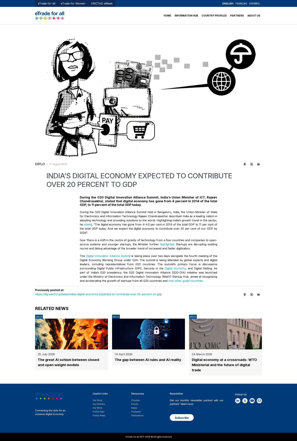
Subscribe (182, 417)
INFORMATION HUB (186, 15)
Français (241, 3)
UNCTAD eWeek (102, 3)
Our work (97, 408)
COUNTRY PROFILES (214, 15)
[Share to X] (251, 164)
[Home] (49, 15)
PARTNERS (237, 15)
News (134, 408)
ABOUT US (253, 15)
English (227, 3)
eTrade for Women (73, 3)
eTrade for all (46, 3)
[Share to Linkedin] (258, 164)
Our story (97, 400)
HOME (167, 15)
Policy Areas (99, 415)
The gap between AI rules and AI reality (148, 360)
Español (254, 3)
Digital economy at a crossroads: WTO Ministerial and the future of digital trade (224, 365)
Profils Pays (98, 411)
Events (134, 404)
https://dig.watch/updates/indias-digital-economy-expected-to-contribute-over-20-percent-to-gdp (98, 294)
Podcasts (136, 411)
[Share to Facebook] (244, 164)
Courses (135, 400)
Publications (137, 415)
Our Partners (99, 404)
